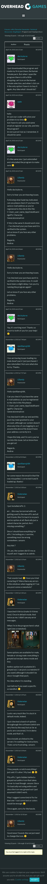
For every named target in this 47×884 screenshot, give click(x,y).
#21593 (38, 171)
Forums (7, 29)
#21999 (38, 593)
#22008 (38, 814)
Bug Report (17, 32)
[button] (23, 15)
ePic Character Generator (20, 29)
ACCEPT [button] (34, 880)
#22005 (38, 751)
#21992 (38, 373)
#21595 (38, 309)
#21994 (38, 487)
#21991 (38, 339)
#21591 (38, 95)
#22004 (38, 695)
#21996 (38, 559)
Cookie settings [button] (22, 879)
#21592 (38, 141)
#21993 (38, 457)
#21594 (38, 249)
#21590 (38, 50)
